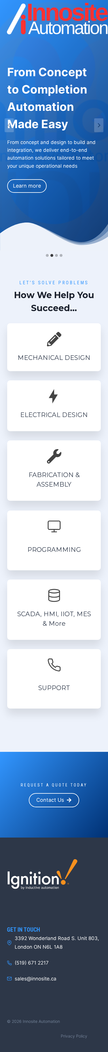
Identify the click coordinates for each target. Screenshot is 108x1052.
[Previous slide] (9, 125)
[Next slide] (98, 125)
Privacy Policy (74, 1036)
